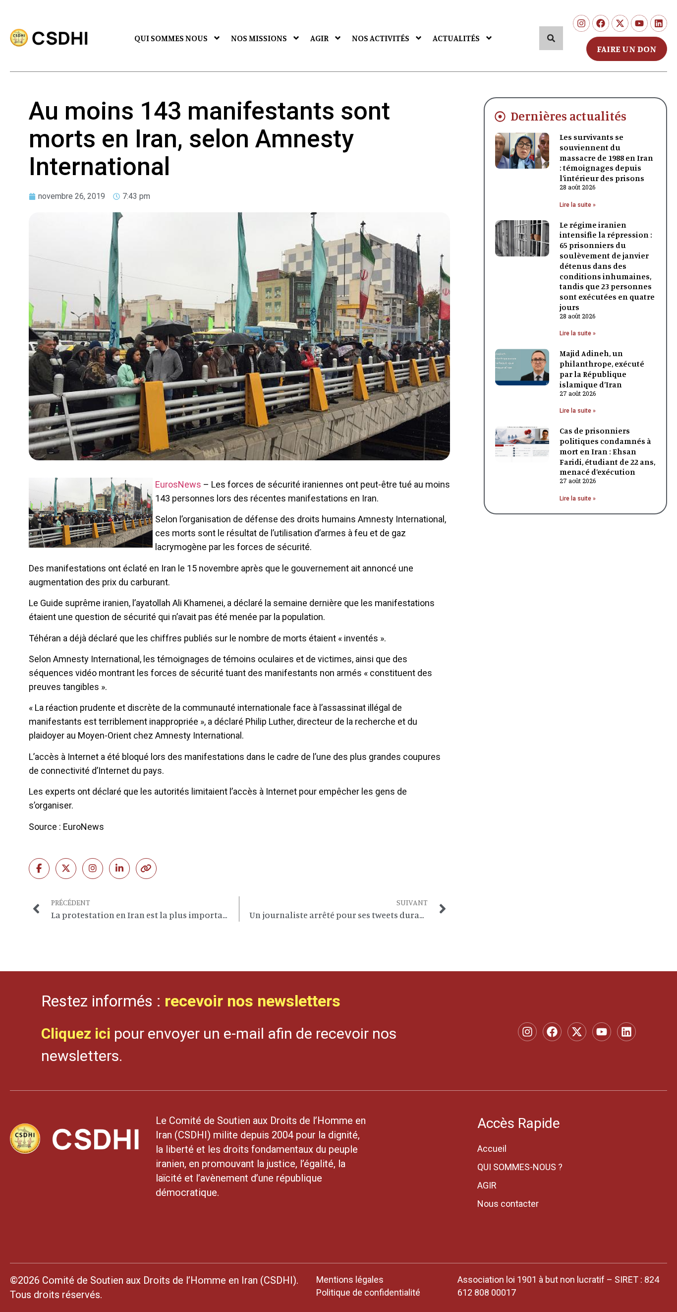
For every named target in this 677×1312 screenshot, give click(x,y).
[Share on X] (66, 868)
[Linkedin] (658, 23)
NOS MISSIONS (259, 38)
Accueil (492, 1148)
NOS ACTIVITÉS (380, 38)
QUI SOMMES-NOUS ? (520, 1167)
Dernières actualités (568, 116)
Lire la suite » (578, 204)
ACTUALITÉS (456, 38)
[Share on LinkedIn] (119, 868)
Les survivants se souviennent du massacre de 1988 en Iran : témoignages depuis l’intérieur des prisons (606, 157)
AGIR (319, 38)
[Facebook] (600, 23)
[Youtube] (639, 23)
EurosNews (178, 484)
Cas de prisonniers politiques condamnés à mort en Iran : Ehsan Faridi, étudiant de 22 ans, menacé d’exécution (607, 451)
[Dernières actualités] (500, 116)
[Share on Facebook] (39, 868)
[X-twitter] (620, 23)
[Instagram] (581, 23)
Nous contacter (508, 1203)
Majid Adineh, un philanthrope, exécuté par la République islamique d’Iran (602, 368)
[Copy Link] (146, 868)
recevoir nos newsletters (252, 1001)
